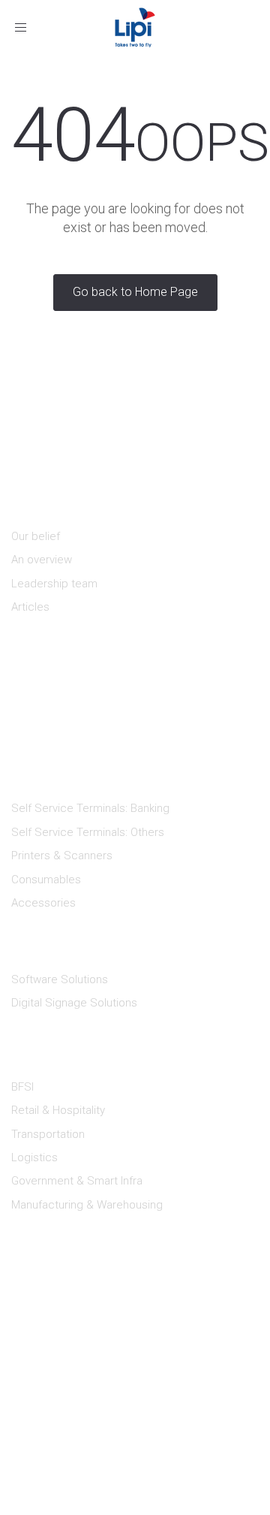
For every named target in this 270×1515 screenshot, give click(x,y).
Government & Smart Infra (76, 1181)
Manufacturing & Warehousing (87, 1205)
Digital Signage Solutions (74, 1002)
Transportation (48, 1134)
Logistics (34, 1157)
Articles (30, 607)
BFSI (22, 1087)
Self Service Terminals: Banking (90, 808)
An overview (41, 559)
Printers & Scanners (61, 855)
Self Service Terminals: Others (87, 832)
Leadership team (54, 583)
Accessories (43, 903)
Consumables (46, 879)
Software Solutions (59, 979)
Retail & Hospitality (58, 1110)
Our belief (35, 536)
